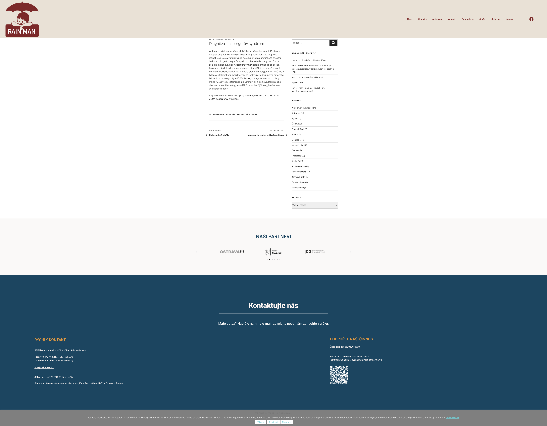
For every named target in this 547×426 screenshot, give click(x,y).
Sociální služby (298, 166)
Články (295, 123)
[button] (267, 259)
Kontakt (510, 19)
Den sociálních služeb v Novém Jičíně (308, 60)
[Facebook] (531, 19)
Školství (295, 161)
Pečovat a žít (297, 82)
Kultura (295, 134)
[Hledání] (333, 43)
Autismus (437, 19)
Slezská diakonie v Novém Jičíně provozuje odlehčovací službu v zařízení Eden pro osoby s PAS (313, 68)
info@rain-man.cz (44, 367)
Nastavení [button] (286, 422)
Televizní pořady (247, 114)
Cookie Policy (452, 417)
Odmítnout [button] (273, 422)
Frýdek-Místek (298, 129)
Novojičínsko (297, 145)
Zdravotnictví (298, 187)
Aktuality (422, 19)
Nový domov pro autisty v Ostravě (307, 77)
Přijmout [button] (260, 422)
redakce (229, 40)
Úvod (409, 19)
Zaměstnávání (298, 182)
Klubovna (495, 19)
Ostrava (295, 150)
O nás (482, 19)
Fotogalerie (468, 19)
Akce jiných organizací (302, 108)
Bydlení (295, 118)
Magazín (451, 19)
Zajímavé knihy (298, 177)
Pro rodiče (296, 155)
